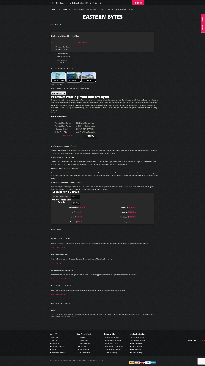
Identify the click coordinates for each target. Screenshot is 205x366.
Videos (53, 349)
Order (131, 9)
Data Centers (121, 9)
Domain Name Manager (113, 340)
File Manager (82, 346)
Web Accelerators (84, 352)
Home (54, 9)
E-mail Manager (83, 349)
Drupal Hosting (136, 349)
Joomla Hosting (136, 346)
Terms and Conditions (58, 352)
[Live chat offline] (196, 340)
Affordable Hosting (111, 352)
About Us (54, 337)
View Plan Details (67, 135)
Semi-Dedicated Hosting (113, 349)
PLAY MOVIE (82, 43)
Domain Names (78, 9)
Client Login (60, 3)
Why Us (54, 340)
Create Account (59, 93)
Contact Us (55, 343)
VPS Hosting (91, 9)
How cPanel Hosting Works (114, 346)
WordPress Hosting (137, 337)
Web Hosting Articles (112, 337)
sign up (138, 3)
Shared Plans (64, 9)
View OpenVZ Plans (58, 247)
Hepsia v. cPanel (83, 340)
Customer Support (57, 346)
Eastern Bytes (103, 16)
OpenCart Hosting (137, 343)
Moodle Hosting (136, 352)
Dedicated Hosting (106, 9)
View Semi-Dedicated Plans (60, 279)
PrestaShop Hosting (138, 340)
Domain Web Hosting (112, 343)
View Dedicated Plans (58, 294)
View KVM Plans (56, 263)
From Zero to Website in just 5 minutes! (64, 43)
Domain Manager (84, 343)
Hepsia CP (81, 337)
